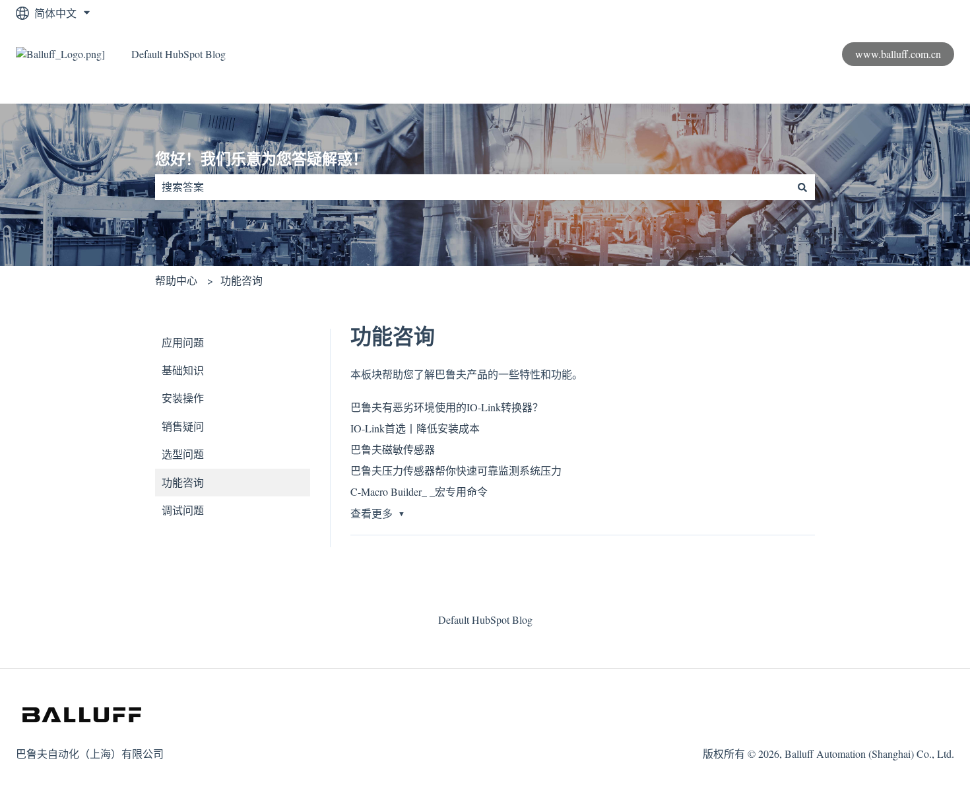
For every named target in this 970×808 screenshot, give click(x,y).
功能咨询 (241, 280)
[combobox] (472, 186)
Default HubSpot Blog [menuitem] (485, 619)
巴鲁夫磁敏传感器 (392, 449)
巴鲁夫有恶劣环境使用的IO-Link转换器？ (446, 407)
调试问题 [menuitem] (183, 510)
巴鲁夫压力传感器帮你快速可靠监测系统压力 (456, 470)
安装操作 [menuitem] (183, 398)
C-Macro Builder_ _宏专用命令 (419, 491)
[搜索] (802, 186)
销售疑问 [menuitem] (183, 426)
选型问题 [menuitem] (183, 454)
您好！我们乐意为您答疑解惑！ (261, 159)
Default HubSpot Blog (178, 54)
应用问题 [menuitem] (183, 342)
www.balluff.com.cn (898, 54)
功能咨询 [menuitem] (183, 482)
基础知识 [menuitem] (183, 370)
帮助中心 (176, 280)
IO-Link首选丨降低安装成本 (415, 428)
